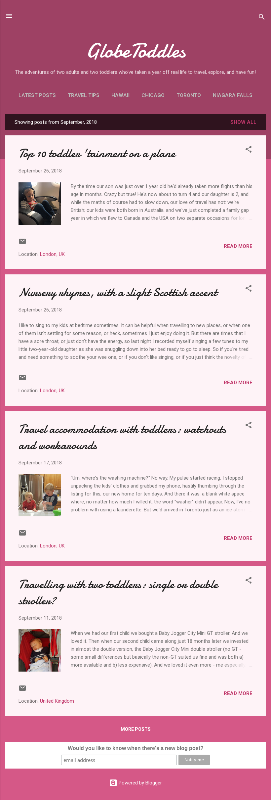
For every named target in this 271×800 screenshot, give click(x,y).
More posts (136, 729)
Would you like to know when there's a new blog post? (136, 748)
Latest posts (37, 95)
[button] (248, 150)
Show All (243, 122)
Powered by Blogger (139, 783)
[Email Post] (22, 244)
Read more (238, 246)
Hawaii (120, 95)
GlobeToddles (135, 50)
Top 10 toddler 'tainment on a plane (97, 153)
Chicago (153, 95)
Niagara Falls (232, 95)
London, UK (52, 254)
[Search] (262, 18)
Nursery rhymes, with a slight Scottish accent (118, 292)
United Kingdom (57, 701)
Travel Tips (83, 95)
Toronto (188, 95)
